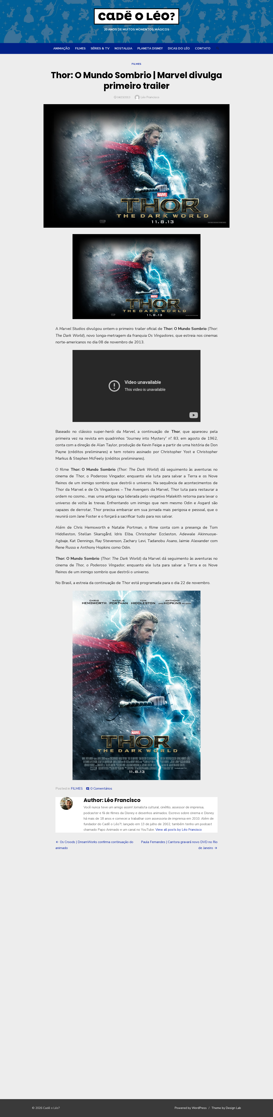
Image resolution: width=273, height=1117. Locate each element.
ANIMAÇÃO (61, 48)
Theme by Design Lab (226, 1108)
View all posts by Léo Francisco (178, 830)
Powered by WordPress (191, 1108)
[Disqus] (136, 916)
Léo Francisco (150, 97)
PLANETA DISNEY (150, 48)
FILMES (80, 48)
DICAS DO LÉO (179, 48)
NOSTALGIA (123, 48)
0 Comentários (101, 788)
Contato (203, 48)
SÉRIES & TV (100, 48)
